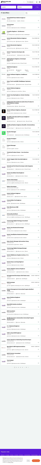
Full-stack (21, 454)
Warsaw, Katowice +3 (11, 356)
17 (26, 367)
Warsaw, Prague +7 (11, 128)
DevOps (11, 454)
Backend (2, 454)
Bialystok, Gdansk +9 (11, 278)
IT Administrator (27, 454)
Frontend (16, 454)
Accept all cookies (36, 460)
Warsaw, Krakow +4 (11, 293)
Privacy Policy (10, 462)
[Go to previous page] (12, 367)
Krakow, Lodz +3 (10, 196)
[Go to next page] (28, 367)
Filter (37, 7)
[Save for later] (38, 20)
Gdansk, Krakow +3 (11, 169)
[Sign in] (37, 2)
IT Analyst (7, 454)
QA (39, 454)
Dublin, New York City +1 (12, 121)
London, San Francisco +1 (12, 55)
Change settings (28, 461)
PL (24, 1)
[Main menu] (39, 2)
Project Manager (34, 454)
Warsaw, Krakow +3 (11, 251)
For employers (30, 1)
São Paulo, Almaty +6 (11, 84)
